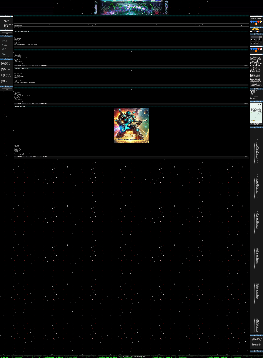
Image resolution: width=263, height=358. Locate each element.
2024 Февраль (256, 300)
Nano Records (258, 73)
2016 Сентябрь (256, 209)
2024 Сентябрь (256, 307)
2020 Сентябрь (256, 258)
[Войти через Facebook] (256, 22)
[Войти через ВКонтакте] (254, 22)
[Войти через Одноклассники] (256, 24)
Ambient (19, 65)
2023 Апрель (256, 290)
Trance (257, 69)
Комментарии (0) (44, 65)
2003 (253, 58)
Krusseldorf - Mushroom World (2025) (21, 49)
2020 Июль (256, 256)
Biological (255, 83)
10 (251, 40)
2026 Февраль (256, 325)
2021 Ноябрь (256, 272)
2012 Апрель (256, 154)
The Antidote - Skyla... (4, 74)
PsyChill (258, 62)
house (255, 74)
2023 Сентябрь (256, 295)
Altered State (252, 81)
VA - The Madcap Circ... (5, 81)
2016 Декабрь (256, 212)
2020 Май (255, 254)
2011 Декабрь (256, 150)
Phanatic (251, 82)
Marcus (257, 82)
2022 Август (256, 282)
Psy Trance (255, 66)
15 (259, 40)
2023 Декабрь (256, 298)
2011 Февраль (256, 140)
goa (257, 59)
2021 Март (255, 264)
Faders (260, 85)
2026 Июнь (256, 329)
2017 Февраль (256, 214)
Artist (3, 53)
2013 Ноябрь (256, 174)
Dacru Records (253, 73)
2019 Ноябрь (256, 248)
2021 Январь (256, 262)
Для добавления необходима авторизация (256, 124)
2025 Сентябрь (256, 320)
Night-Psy (3, 41)
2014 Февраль (256, 177)
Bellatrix (258, 81)
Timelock (251, 80)
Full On (3, 48)
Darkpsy (254, 69)
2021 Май (255, 266)
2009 (259, 57)
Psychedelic (254, 59)
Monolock (252, 78)
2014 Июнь (256, 181)
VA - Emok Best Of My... (5, 69)
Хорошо (253, 92)
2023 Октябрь (256, 296)
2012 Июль (256, 157)
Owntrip (256, 79)
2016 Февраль (256, 201)
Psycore (251, 65)
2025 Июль (256, 318)
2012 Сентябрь (256, 159)
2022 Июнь (256, 280)
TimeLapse (252, 86)
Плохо (253, 94)
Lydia (258, 83)
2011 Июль (256, 145)
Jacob (255, 78)
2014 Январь (256, 176)
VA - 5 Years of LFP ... (4, 71)
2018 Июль (256, 231)
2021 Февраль (256, 263)
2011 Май (255, 143)
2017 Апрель (256, 216)
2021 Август (256, 269)
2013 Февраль (256, 164)
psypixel (33, 65)
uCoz (144, 356)
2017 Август (256, 220)
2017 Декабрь (256, 224)
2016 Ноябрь (256, 211)
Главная (15, 27)
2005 (257, 57)
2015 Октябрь (256, 197)
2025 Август (256, 319)
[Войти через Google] (261, 21)
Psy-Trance (4, 40)
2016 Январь (256, 200)
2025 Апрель (256, 315)
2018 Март (255, 227)
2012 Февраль (256, 152)
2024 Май (255, 303)
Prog (257, 70)
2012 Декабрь (256, 162)
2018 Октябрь (256, 234)
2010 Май (255, 130)
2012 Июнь (256, 156)
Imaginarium (252, 79)
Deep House (252, 75)
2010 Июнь (256, 131)
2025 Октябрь (256, 321)
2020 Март (255, 252)
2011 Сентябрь (256, 147)
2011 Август (256, 146)
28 (257, 43)
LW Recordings (257, 75)
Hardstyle (252, 74)
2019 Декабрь (256, 249)
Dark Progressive (257, 71)
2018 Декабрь (256, 236)
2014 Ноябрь (256, 186)
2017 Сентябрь (256, 221)
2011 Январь (256, 139)
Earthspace (259, 79)
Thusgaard (252, 84)
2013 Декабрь (256, 175)
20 (256, 42)
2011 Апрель (256, 142)
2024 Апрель (256, 302)
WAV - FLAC (4, 54)
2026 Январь (256, 324)
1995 (256, 63)
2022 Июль (256, 281)
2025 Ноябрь (256, 322)
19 (254, 42)
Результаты (252, 97)
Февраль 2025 (256, 35)
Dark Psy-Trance (5, 37)
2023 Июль (256, 293)
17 (251, 42)
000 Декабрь (256, 128)
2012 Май (255, 155)
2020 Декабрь (256, 261)
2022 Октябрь (256, 284)
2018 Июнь (256, 230)
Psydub (254, 65)
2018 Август (256, 232)
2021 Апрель (256, 265)
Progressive (255, 61)
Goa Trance (4, 39)
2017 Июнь (256, 218)
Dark (261, 62)
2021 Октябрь (256, 271)
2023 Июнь (256, 292)
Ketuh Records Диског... (5, 83)
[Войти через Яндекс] (258, 22)
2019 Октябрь (256, 247)
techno (257, 56)
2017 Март (255, 215)
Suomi (3, 49)
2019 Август (256, 245)
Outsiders (259, 84)
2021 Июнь (256, 267)
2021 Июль (256, 268)
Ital (260, 81)
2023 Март (255, 289)
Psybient (260, 63)
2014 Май (255, 180)
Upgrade (258, 80)
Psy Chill (259, 68)
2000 (258, 63)
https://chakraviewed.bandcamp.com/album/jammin (25, 153)
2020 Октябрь (256, 259)
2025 (18, 27)
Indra (254, 80)
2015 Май (255, 192)
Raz (256, 80)
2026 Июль (256, 330)
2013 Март (255, 165)
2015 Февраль (256, 189)
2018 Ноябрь (256, 235)
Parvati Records (253, 72)
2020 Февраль (256, 251)
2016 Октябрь (256, 210)
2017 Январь (256, 213)
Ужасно (253, 95)
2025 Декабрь (256, 323)
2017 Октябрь (256, 222)
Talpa (251, 85)
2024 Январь (256, 299)
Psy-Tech (3, 45)
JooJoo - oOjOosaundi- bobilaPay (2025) (22, 31)
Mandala (253, 85)
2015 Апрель (256, 191)
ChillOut (260, 58)
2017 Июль (256, 219)
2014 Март (255, 178)
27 (256, 43)
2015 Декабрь (256, 199)
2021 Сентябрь (256, 270)
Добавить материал (245, 25)
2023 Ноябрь (256, 297)
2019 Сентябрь (256, 246)
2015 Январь (256, 188)
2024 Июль (256, 305)
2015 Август (256, 195)
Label (3, 50)
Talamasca (256, 84)
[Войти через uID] (251, 22)
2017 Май (255, 217)
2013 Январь (256, 163)
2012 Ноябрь (256, 161)
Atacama (251, 83)
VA (2, 52)
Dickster (259, 77)
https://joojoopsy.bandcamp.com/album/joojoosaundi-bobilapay (27, 44)
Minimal (251, 76)
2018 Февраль (256, 226)
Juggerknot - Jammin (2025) (20, 106)
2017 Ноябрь (256, 223)
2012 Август (256, 158)
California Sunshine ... (4, 62)
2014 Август (256, 183)
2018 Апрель (256, 228)
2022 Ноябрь (256, 285)
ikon (260, 78)
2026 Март (255, 326)
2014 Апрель (256, 179)
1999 (260, 59)
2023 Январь (256, 287)
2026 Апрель (256, 327)
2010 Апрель (256, 129)
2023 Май (255, 291)
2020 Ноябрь (256, 260)
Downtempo (255, 62)
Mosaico (254, 76)
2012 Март (255, 153)
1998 (254, 63)
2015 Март (255, 190)
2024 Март (255, 301)
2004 (258, 58)
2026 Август (256, 331)
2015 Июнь (256, 193)
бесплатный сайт (140, 356)
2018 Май (255, 229)
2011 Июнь (256, 144)
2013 (251, 70)
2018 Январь (256, 225)
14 (257, 40)
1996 (251, 58)
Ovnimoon (258, 76)
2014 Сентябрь (256, 184)
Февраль (21, 27)
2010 (251, 63)
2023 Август (256, 294)
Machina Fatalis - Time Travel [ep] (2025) (22, 68)
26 (254, 43)
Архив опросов (257, 97)
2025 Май (255, 316)
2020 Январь (256, 250)
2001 (254, 57)
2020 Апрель (256, 253)
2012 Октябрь (256, 160)
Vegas (256, 81)
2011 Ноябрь (256, 149)
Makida (251, 77)
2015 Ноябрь (256, 198)
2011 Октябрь (256, 148)
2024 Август (256, 306)
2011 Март (255, 141)
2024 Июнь (256, 304)
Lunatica (254, 82)
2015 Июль (256, 194)
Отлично (253, 91)
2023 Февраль (256, 288)
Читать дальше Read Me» (19, 45)
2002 (251, 56)
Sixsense (257, 78)
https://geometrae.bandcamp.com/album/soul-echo (25, 100)
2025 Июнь (256, 317)
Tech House (258, 74)
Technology (257, 85)
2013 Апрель (256, 166)
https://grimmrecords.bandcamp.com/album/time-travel (26, 82)
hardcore (259, 69)
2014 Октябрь (256, 185)
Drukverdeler (255, 77)
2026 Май (255, 328)
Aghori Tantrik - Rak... (4, 64)
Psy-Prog (3, 44)
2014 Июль (256, 182)
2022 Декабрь (256, 286)
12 (254, 40)
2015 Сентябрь (256, 196)
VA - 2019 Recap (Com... (5, 76)
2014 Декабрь (256, 187)
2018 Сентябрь (256, 233)
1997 (259, 59)
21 (257, 42)
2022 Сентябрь (256, 283)
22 (259, 42)
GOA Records (258, 72)
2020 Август (256, 257)
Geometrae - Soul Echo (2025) (20, 87)
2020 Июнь (256, 255)
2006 (251, 59)
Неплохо (253, 93)
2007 (255, 57)
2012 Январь (256, 151)
